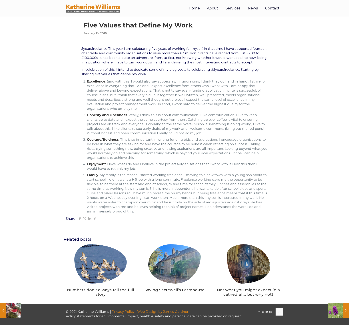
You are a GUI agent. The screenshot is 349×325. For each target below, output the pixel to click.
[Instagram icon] (270, 312)
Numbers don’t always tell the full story (100, 292)
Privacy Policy (123, 312)
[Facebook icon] (259, 312)
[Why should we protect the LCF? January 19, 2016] (338, 310)
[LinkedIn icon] (266, 312)
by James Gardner (173, 312)
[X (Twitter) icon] (263, 312)
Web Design (147, 312)
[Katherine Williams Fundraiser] (93, 8)
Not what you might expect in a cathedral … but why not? (248, 292)
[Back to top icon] (279, 312)
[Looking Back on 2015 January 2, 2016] (10, 310)
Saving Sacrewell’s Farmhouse (174, 290)
